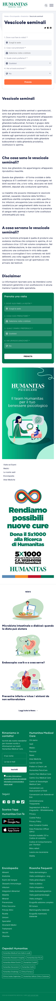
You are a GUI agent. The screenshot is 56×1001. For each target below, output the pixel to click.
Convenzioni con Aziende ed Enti (41, 795)
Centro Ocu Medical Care (40, 778)
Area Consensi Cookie (38, 825)
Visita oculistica (35, 883)
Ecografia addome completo (41, 902)
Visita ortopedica (36, 887)
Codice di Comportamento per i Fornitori (40, 843)
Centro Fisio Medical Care (40, 774)
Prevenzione (7, 902)
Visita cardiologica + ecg (39, 876)
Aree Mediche (9, 480)
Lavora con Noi (35, 763)
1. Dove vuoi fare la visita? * (16, 37)
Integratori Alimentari (11, 891)
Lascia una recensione (38, 852)
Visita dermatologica (38, 872)
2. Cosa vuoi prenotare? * (15, 48)
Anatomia (24, 16)
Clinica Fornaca (27, 972)
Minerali (5, 898)
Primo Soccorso (8, 906)
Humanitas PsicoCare (38, 770)
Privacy (32, 814)
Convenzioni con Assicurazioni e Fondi (38, 789)
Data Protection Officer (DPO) (39, 830)
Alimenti (5, 872)
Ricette (5, 914)
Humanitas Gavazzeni (11, 967)
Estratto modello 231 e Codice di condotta (38, 836)
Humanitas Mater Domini (12, 962)
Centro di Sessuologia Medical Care (38, 782)
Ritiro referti (34, 848)
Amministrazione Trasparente (36, 802)
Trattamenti (7, 929)
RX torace (33, 906)
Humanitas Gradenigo (10, 972)
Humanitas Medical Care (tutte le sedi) (16, 953)
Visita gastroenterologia (39, 895)
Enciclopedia (15, 16)
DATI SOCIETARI (32, 995)
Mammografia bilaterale (39, 910)
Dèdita (32, 856)
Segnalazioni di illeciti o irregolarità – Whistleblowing (41, 808)
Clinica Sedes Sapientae (12, 976)
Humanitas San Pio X (34, 958)
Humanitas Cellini (28, 967)
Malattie (5, 895)
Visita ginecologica (37, 880)
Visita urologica (35, 898)
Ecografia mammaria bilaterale (38, 915)
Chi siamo (33, 740)
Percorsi (32, 751)
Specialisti (6, 921)
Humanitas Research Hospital (13, 958)
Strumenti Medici (9, 925)
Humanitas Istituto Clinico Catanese (36, 976)
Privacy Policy (35, 821)
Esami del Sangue (9, 880)
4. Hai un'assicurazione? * (15, 68)
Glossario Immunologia (11, 883)
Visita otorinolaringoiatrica (40, 891)
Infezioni (5, 887)
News (31, 755)
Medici (6, 468)
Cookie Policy (35, 818)
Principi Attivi (7, 910)
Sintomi (5, 917)
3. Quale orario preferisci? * (16, 58)
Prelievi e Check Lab (38, 766)
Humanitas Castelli (30, 962)
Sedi (31, 744)
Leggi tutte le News (27, 710)
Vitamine (5, 936)
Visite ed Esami (9, 465)
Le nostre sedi (9, 472)
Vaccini (5, 932)
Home (6, 16)
